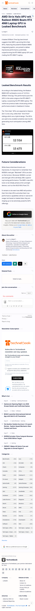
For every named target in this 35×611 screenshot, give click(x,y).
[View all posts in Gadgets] (25, 479)
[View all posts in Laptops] (25, 495)
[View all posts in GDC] (9, 491)
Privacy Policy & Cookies (24, 588)
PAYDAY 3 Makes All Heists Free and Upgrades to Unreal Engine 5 (16, 447)
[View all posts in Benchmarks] (9, 459)
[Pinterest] (19, 569)
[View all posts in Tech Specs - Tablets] (9, 536)
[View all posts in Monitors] (25, 503)
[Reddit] (3, 572)
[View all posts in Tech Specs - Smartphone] (9, 532)
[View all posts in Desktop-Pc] (25, 475)
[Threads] (25, 569)
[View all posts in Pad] (25, 511)
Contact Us (23, 583)
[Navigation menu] (2, 3)
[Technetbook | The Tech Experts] (11, 3)
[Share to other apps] (25, 264)
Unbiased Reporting (8, 601)
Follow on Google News (20, 214)
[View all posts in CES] (9, 463)
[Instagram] (6, 569)
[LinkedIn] (29, 569)
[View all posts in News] (9, 511)
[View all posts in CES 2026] (25, 463)
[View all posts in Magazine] (25, 499)
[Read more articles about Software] (18, 410)
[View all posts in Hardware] (9, 495)
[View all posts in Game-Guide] (9, 483)
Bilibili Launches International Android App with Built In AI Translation (17, 415)
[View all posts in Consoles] (9, 471)
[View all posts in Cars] (25, 459)
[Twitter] (9, 569)
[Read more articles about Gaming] (14, 400)
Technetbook (15, 250)
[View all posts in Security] (25, 515)
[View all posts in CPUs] (25, 471)
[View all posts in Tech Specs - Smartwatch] (25, 532)
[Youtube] (12, 569)
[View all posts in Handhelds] (25, 491)
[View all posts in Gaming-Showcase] (25, 487)
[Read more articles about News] (13, 410)
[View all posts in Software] (9, 524)
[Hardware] (5, 255)
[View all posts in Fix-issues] (9, 479)
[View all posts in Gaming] (9, 487)
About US (22, 581)
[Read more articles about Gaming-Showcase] (22, 400)
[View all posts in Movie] (9, 507)
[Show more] (4, 540)
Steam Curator (24, 599)
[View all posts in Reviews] (9, 515)
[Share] (32, 31)
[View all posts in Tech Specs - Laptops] (25, 528)
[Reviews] (14, 8)
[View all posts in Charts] (9, 467)
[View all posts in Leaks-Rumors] (9, 499)
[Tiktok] (16, 569)
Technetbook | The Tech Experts (16, 605)
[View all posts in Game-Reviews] (25, 483)
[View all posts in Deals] (9, 475)
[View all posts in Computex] (25, 467)
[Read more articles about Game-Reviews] (15, 420)
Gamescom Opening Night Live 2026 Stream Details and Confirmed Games (17, 405)
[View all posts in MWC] (25, 507)
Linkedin (5, 581)
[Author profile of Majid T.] (4, 32)
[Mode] (32, 3)
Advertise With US (8, 599)
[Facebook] (3, 569)
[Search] (29, 3)
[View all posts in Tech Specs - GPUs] (9, 528)
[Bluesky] (22, 569)
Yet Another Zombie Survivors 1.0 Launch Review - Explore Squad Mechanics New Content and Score (18, 426)
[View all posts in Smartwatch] (25, 519)
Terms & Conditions (25, 585)
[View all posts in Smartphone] (9, 519)
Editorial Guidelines (25, 591)
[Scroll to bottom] (31, 603)
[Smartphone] (25, 8)
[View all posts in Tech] (25, 524)
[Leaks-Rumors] (13, 255)
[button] (7, 264)
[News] (5, 8)
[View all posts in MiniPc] (9, 503)
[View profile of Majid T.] (11, 239)
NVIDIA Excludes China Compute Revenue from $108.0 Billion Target (18, 437)
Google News (21, 225)
